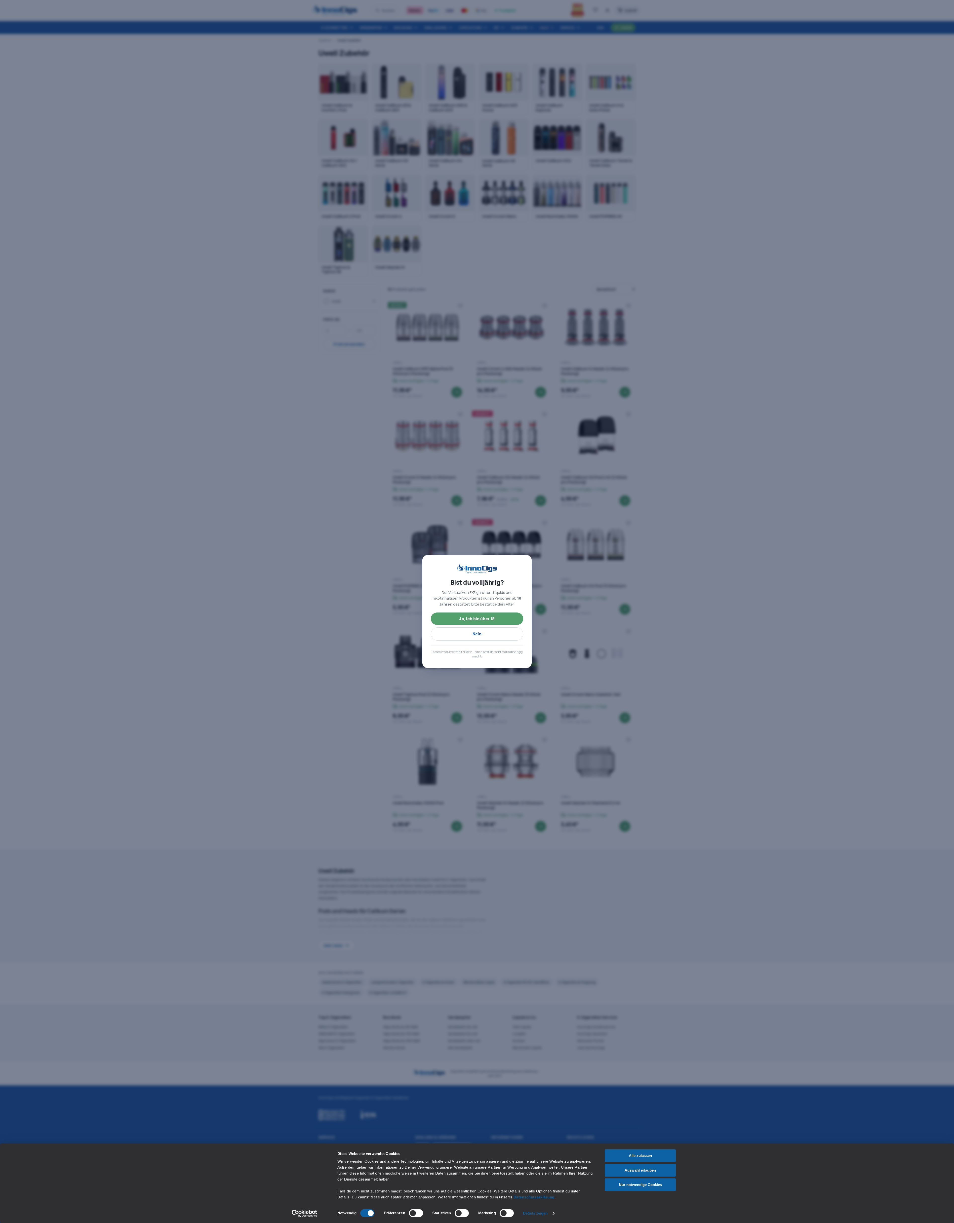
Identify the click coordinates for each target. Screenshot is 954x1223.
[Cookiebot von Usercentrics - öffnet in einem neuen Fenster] (304, 1213)
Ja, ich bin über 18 (477, 618)
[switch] (416, 1213)
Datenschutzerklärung (534, 1197)
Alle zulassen (640, 1155)
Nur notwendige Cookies (640, 1185)
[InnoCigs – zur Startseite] (477, 568)
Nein (477, 634)
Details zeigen (535, 1213)
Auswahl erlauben (640, 1170)
